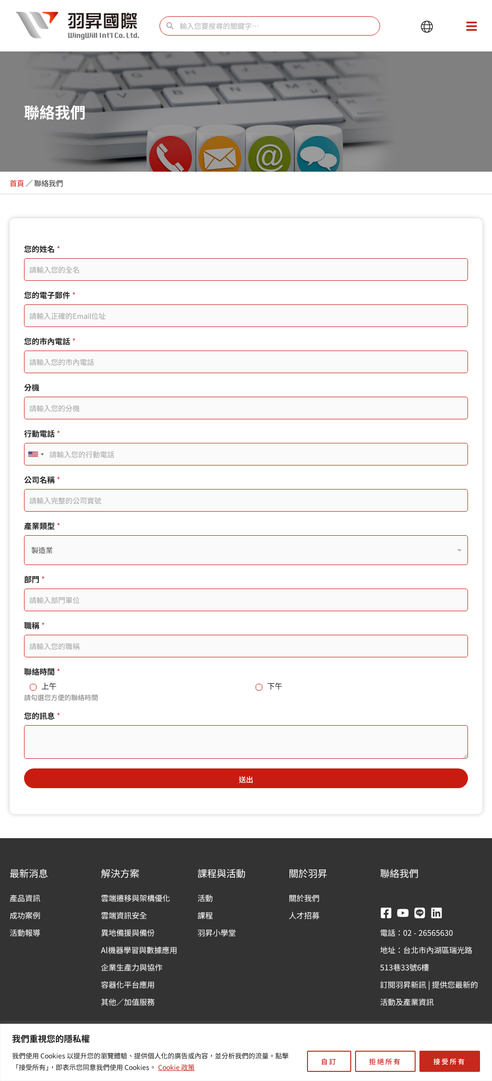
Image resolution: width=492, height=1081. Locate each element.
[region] (246, 1052)
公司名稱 (42, 479)
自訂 (329, 1061)
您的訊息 (42, 715)
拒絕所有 (385, 1061)
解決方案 (120, 873)
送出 (246, 779)
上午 (49, 686)
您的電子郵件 (49, 295)
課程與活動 (221, 873)
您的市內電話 (49, 341)
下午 (275, 686)
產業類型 (42, 525)
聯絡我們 (399, 873)
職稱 (34, 625)
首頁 (17, 182)
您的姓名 (42, 248)
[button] (427, 27)
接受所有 (449, 1061)
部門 (34, 579)
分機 (31, 387)
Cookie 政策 (176, 1067)
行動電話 (42, 433)
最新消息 (29, 873)
